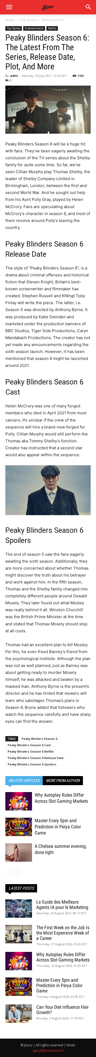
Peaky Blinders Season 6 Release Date (36, 758)
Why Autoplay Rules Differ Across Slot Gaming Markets (63, 957)
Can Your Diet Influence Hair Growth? (62, 1009)
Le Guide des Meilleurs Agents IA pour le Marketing (62, 904)
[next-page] (17, 872)
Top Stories (28, 20)
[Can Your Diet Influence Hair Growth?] (18, 1013)
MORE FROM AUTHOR (63, 780)
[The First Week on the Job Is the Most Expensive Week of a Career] (18, 934)
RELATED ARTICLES (24, 780)
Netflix (52, 28)
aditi (14, 76)
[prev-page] (8, 872)
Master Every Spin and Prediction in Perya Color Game (58, 827)
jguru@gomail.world (48, 1050)
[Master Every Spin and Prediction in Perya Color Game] (18, 827)
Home (10, 20)
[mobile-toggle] (9, 7)
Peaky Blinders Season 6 (39, 739)
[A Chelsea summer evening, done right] (18, 852)
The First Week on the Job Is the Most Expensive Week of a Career (62, 933)
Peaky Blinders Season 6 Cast (29, 745)
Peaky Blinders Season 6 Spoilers (32, 764)
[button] (88, 7)
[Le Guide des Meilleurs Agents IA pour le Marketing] (18, 908)
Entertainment (52, 20)
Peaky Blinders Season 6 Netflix (31, 751)
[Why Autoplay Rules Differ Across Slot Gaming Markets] (18, 801)
